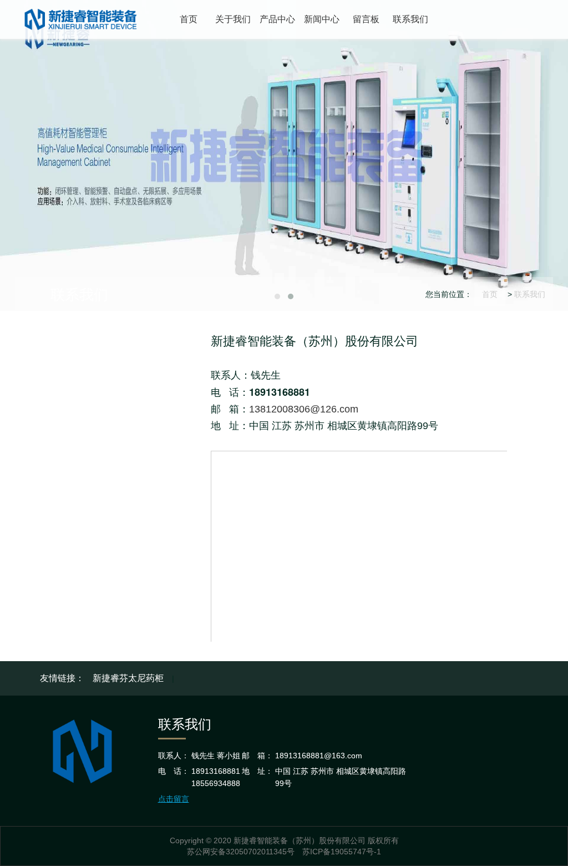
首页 (490, 294)
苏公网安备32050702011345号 (241, 851)
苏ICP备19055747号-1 (341, 851)
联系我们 (529, 294)
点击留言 (173, 798)
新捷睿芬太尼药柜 (128, 678)
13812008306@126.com (303, 409)
